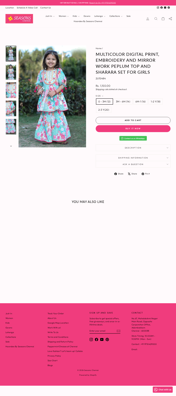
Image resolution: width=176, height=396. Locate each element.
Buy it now (133, 128)
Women (63, 16)
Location (10, 7)
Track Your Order (56, 313)
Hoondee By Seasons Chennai (88, 21)
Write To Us (53, 332)
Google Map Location (58, 323)
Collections (114, 16)
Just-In (49, 16)
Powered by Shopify (88, 375)
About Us (52, 318)
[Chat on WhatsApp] (133, 138)
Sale (129, 16)
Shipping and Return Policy (60, 341)
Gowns (87, 16)
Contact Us (45, 7)
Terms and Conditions (58, 337)
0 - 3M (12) (104, 101)
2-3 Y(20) (103, 109)
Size (99, 96)
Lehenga (98, 16)
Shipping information (133, 158)
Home (99, 48)
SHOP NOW (25, 266)
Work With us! (54, 327)
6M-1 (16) (140, 101)
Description (133, 148)
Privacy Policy (54, 355)
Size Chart (52, 360)
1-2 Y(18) (155, 101)
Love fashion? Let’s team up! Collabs (65, 351)
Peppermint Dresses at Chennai (63, 346)
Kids (75, 16)
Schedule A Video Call (27, 7)
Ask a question (133, 164)
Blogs (50, 365)
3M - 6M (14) (123, 101)
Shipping (100, 89)
